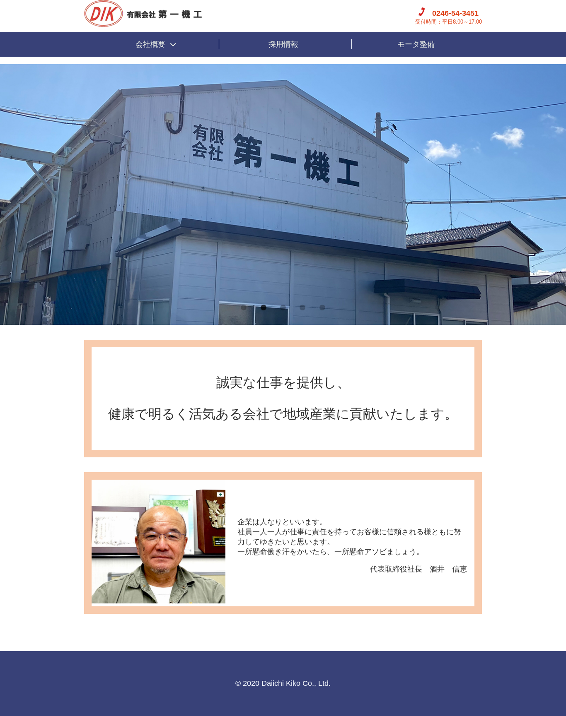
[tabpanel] (283, 194)
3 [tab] (283, 308)
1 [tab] (243, 308)
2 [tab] (263, 308)
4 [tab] (302, 308)
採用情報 (283, 44)
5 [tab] (322, 308)
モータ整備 (416, 44)
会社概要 (150, 44)
